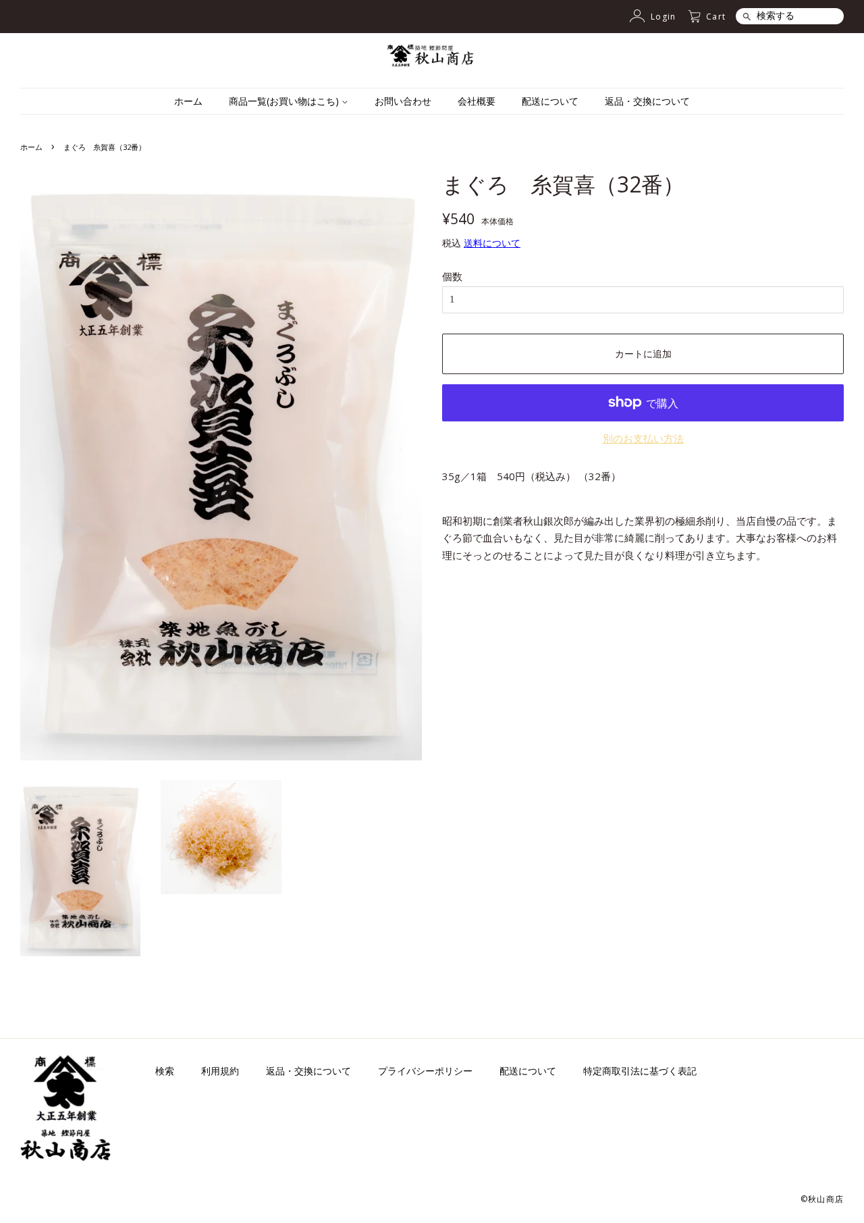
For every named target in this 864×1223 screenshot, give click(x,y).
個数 (452, 276)
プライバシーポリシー (425, 1070)
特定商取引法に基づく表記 (640, 1070)
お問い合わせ (403, 101)
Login (663, 16)
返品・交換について (647, 101)
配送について (550, 101)
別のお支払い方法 (643, 438)
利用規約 (220, 1070)
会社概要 (476, 101)
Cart (716, 16)
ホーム (188, 101)
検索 (164, 1070)
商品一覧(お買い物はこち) (285, 101)
